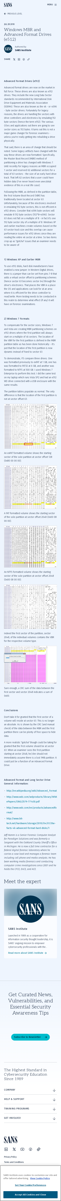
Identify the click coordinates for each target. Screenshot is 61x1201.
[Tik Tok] (39, 1149)
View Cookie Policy (40, 1178)
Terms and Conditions (14, 1162)
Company (9, 1089)
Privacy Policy (10, 1157)
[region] (30, 1183)
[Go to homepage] (8, 5)
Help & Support (14, 1099)
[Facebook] (30, 1149)
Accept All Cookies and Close (30, 1194)
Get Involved (12, 1118)
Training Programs (16, 1108)
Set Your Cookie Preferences (30, 1185)
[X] (14, 1149)
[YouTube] (22, 1149)
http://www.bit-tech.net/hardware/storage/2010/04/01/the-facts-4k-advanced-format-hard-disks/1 (31, 823)
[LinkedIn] (6, 1149)
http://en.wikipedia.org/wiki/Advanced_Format (31, 790)
